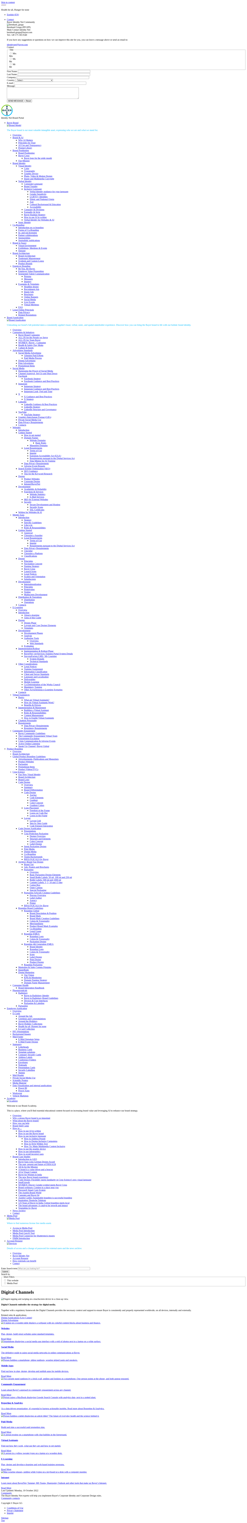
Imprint (33, 453)
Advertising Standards (23, 350)
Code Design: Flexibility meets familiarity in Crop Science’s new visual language (54, 1180)
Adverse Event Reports (34, 466)
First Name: (12, 71)
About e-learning (31, 615)
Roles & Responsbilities (35, 528)
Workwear (17, 1093)
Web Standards (36, 643)
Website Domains (38, 440)
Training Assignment (33, 669)
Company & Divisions (34, 209)
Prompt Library (25, 148)
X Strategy (29, 399)
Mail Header (18, 1075)
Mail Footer (18, 1036)
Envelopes (23, 1062)
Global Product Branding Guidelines (29, 756)
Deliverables (29, 679)
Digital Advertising (26, 360)
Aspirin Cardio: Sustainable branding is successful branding (45, 1198)
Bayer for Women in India (30, 1174)
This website (12, 1280)
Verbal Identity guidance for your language (49, 191)
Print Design (35, 959)
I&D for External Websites (36, 499)
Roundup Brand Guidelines (30, 908)
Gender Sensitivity (38, 194)
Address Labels (25, 1057)
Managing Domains (39, 445)
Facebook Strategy (32, 378)
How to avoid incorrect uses (31, 1154)
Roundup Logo (37, 936)
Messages (28, 279)
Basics (21, 697)
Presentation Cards (26, 1067)
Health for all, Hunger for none (32, 1026)
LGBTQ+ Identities (39, 196)
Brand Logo (23, 779)
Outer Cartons (36, 887)
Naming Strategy (31, 566)
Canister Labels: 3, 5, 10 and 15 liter (46, 882)
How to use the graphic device (32, 1149)
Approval (28, 533)
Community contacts (10, 1498)
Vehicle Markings (20, 1096)
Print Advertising (26, 363)
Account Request (14, 1241)
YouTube (22, 412)
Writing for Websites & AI (30, 512)
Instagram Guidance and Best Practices (41, 389)
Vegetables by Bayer (27, 1208)
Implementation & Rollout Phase (38, 651)
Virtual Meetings (31, 304)
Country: (11, 80)
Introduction (23, 430)
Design (21, 476)
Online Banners (31, 297)
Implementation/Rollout (29, 648)
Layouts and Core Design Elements (40, 625)
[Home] (7, 115)
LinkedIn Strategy (32, 407)
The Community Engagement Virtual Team (37, 736)
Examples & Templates (28, 284)
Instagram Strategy (32, 386)
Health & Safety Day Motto (30, 345)
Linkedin (22, 402)
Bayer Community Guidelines (31, 733)
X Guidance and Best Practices (38, 396)
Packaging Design (38, 941)
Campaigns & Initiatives (23, 332)
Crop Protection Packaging (36, 833)
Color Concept (36, 803)
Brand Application (15, 317)
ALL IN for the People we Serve (33, 337)
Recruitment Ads (31, 289)
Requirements (24, 723)
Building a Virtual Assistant (36, 710)
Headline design (31, 286)
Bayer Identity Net (21, 1256)
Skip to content (8, 2)
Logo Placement (31, 808)
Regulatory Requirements (35, 728)
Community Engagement (24, 731)
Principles (28, 561)
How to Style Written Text (36, 1144)
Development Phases (33, 633)
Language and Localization (36, 677)
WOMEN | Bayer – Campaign (32, 342)
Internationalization (32, 584)
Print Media (29, 849)
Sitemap (4, 1518)
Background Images (22, 1034)
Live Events (29, 302)
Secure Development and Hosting (45, 504)
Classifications (30, 556)
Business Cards (25, 1049)
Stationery (17, 1044)
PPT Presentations (21, 1031)
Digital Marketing (26, 972)
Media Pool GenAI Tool (24, 1233)
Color (26, 168)
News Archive (19, 1210)
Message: (11, 86)
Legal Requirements (33, 448)
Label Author (36, 898)
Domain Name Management (37, 982)
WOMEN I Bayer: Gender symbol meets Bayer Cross (42, 1185)
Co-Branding (18, 225)
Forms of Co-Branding (28, 230)
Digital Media (30, 851)
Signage (22, 250)
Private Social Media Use (29, 420)
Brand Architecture (21, 253)
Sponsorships (24, 238)
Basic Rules (40, 443)
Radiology (23, 993)
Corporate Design (32, 481)
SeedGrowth (24, 1182)
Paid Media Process (33, 358)
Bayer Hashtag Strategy (34, 214)
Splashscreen (30, 579)
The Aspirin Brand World (29, 1192)
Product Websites (32, 479)
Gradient (34, 800)
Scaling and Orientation (34, 576)
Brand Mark (35, 916)
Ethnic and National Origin (42, 199)
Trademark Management (29, 258)
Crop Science (19, 772)
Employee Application (17, 1008)
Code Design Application (29, 828)
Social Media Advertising (29, 353)
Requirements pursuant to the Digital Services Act (52, 458)
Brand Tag (29, 864)
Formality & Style (32, 212)
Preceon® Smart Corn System (31, 1190)
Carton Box (35, 885)
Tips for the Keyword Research (38, 474)
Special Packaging (38, 890)
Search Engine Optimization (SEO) (34, 468)
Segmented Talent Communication (33, 274)
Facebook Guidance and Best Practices (41, 381)
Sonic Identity (24, 222)
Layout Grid (35, 821)
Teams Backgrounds (33, 857)
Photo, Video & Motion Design (38, 176)
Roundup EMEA (32, 934)
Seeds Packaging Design (35, 846)
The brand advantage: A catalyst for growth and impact (43, 1205)
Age (32, 202)
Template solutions (26, 1052)
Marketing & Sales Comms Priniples (34, 967)
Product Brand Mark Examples (44, 926)
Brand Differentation (33, 790)
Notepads (22, 1065)
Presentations (30, 831)
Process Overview (38, 895)
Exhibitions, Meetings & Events (32, 248)
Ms (14, 59)
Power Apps (23, 1090)
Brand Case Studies (21, 1156)
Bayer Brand (12, 123)
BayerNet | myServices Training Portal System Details (48, 653)
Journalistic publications (29, 240)
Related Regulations (27, 315)
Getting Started (25, 432)
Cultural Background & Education (45, 204)
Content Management (33, 715)
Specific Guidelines (33, 522)
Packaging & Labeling (34, 1003)
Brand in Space (19, 243)
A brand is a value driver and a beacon (35, 1169)
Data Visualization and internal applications (32, 1085)
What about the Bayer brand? (26, 1120)
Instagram (22, 384)
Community (6, 1493)
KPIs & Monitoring (33, 977)
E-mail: (10, 83)
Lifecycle (28, 525)
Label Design (36, 844)
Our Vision (29, 975)
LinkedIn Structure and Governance (40, 409)
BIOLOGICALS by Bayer (36, 859)
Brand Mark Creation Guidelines (44, 918)
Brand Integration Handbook (31, 988)
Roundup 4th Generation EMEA (39, 944)
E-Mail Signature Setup (28, 1039)
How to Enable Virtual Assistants (39, 718)
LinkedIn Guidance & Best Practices (40, 404)
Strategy (27, 520)
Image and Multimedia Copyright (39, 179)
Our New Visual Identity (29, 774)
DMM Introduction (21, 1238)
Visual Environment (27, 245)
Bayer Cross (23, 155)
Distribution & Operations (30, 597)
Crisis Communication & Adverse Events (36, 741)
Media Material (19, 1083)
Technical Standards (39, 661)
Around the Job (25, 1016)
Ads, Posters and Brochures (36, 867)
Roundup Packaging (33, 964)
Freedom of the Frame (40, 810)
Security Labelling (26, 1070)
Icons (32, 954)
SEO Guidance (31, 471)
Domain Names (31, 438)
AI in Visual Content (27, 1172)
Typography (29, 171)
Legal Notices (30, 574)
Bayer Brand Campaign (29, 335)
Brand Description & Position (43, 913)
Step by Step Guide (38, 823)
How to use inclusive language (32, 1136)
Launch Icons (30, 571)
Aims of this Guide (32, 617)
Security (27, 502)
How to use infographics (29, 1151)
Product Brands (25, 263)
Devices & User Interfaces (36, 1000)
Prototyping (29, 589)
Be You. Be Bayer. (26, 268)
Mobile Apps (18, 515)
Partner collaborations (28, 235)
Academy (11, 1098)
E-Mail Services (37, 497)
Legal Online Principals (23, 310)
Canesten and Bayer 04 (28, 1195)
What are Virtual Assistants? (36, 700)
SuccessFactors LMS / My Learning (40, 656)
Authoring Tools (31, 638)
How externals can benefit (24, 1261)
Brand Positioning (21, 150)
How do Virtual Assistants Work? (39, 702)
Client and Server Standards (36, 674)
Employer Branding (21, 266)
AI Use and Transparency (29, 145)
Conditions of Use (15, 1508)
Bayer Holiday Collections (30, 1024)
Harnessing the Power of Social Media (35, 371)
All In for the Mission (28, 1167)
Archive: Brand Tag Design (30, 862)
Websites (17, 427)
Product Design (37, 962)
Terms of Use (36, 450)
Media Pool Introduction (24, 1230)
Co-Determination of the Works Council (42, 684)
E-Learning (18, 607)
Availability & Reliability (35, 489)
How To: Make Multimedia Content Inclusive (44, 1146)
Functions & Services (33, 492)
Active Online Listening (29, 743)
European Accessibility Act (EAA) (45, 456)
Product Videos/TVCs (28, 769)
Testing (27, 592)
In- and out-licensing (27, 232)
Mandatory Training (33, 687)
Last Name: (12, 74)
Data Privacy (24, 312)
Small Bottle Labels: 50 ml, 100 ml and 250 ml (51, 877)
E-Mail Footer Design (28, 1042)
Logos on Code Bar (39, 813)
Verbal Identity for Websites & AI (39, 220)
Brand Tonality (31, 186)
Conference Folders (27, 1060)
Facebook (22, 376)
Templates (28, 628)
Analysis (28, 635)
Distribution (29, 599)
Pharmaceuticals (20, 990)
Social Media (30, 299)
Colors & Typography (40, 921)
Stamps (21, 1072)
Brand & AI (18, 137)
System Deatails (37, 659)
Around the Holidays (27, 1021)
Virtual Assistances (21, 695)
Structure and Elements (40, 839)
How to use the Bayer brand (31, 1133)
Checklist (28, 551)
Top (3, 1520)
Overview (17, 135)
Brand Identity (19, 163)
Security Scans (36, 507)
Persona (27, 276)
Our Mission (24, 161)
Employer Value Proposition (31, 271)
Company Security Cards (29, 1054)
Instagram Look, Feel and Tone (38, 391)
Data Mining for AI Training (42, 461)
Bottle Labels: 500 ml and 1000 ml (45, 880)
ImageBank (23, 970)
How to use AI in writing (35, 217)
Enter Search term (9, 1268)
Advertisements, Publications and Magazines (38, 759)
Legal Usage (35, 931)
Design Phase (30, 623)
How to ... (17, 1128)
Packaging (23, 764)
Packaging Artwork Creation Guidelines (42, 893)
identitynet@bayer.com (17, 44)
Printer (33, 903)
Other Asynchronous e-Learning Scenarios (43, 689)
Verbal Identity (25, 181)
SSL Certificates (37, 510)
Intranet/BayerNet (32, 484)
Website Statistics (37, 494)
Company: (11, 77)
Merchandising (36, 923)
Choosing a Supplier (33, 535)
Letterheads (23, 1047)
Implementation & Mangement (32, 707)
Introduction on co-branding (31, 227)
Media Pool (12, 1216)
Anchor (33, 795)
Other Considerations (27, 664)
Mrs (14, 53)
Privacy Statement (15, 1510)
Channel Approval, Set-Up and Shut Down (37, 373)
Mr (14, 64)
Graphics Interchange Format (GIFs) (34, 417)
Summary (28, 787)
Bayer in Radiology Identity (36, 995)
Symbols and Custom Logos (31, 261)
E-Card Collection (26, 1029)
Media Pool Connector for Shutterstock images (34, 1236)
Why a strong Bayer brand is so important (31, 1118)
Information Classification (35, 671)
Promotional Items (26, 366)
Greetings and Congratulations (32, 1018)
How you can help (21, 1123)
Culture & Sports (26, 348)
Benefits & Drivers (32, 705)
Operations (29, 602)
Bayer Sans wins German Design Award (36, 1162)
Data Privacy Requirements (30, 422)
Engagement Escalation (28, 738)
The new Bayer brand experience (33, 1177)
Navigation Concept (33, 564)
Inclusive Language (33, 189)
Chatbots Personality (27, 720)
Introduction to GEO (27, 1159)
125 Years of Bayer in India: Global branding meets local (43, 1203)
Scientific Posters (20, 1080)
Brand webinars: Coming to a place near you (38, 1187)
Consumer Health (20, 985)
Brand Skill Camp (21, 1126)
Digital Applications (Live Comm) (16, 1318)
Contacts (22, 425)
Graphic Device (31, 173)
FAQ (20, 307)
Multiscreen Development (35, 594)
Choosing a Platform (33, 553)
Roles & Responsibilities (35, 713)
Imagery (27, 281)
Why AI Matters (25, 140)
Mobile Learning (31, 682)
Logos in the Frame (38, 815)
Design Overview (38, 836)
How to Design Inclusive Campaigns (40, 1141)
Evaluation (29, 646)
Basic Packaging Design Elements (45, 875)
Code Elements (36, 797)
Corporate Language (33, 184)
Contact (10, 19)
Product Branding (15, 749)
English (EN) (13, 14)
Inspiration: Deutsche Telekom (32, 1200)
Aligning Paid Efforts (33, 355)
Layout (27, 818)
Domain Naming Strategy (35, 980)
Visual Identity (24, 166)
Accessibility (35, 207)
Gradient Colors (37, 805)
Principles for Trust (26, 143)
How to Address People (34, 1138)
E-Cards (16, 1013)
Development (24, 486)
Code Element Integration (41, 826)
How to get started (32, 435)
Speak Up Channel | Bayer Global (33, 746)
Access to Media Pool (22, 1228)
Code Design (24, 782)
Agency (33, 900)
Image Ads (29, 292)
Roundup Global (31, 911)
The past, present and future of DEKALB (37, 1164)
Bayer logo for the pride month (38, 158)
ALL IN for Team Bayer (29, 340)
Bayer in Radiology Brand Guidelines (41, 998)
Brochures (28, 294)
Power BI (22, 1088)
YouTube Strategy (32, 414)
